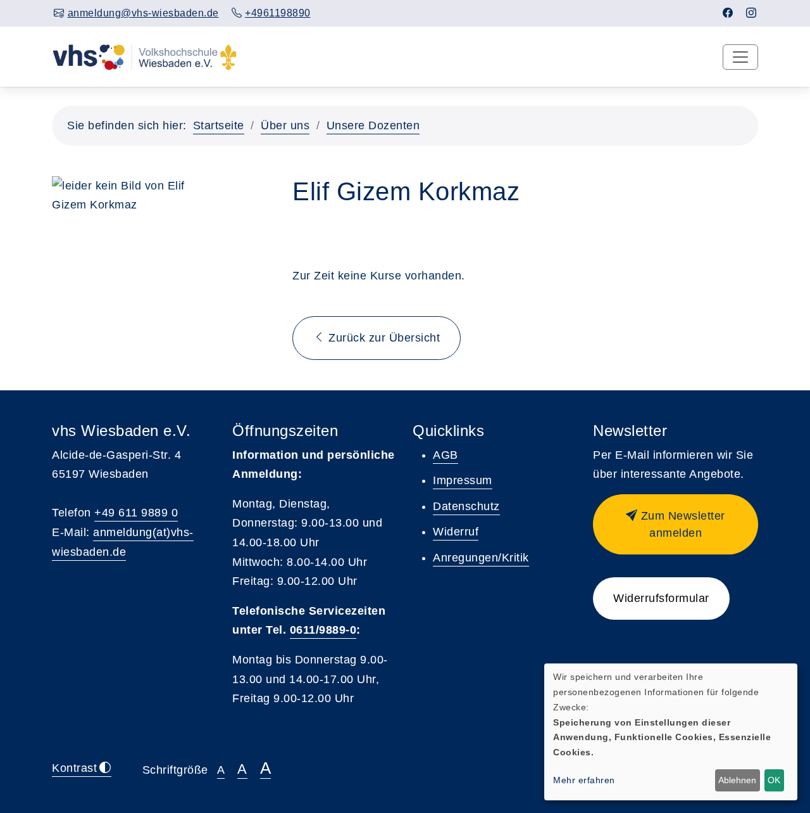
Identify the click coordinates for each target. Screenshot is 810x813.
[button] (675, 524)
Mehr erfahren (584, 780)
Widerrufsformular (661, 598)
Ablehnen (737, 780)
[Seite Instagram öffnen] (751, 13)
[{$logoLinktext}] (144, 56)
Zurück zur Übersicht (382, 337)
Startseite (218, 125)
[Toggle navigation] (740, 57)
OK (774, 780)
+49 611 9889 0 (136, 512)
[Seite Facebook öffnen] (728, 13)
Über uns (285, 125)
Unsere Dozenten (373, 125)
